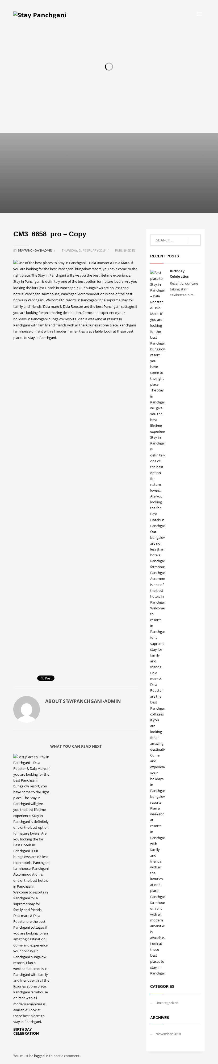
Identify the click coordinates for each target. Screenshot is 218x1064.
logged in (41, 1055)
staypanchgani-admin (35, 250)
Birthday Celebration (26, 1031)
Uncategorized (167, 1002)
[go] (194, 240)
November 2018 (168, 1033)
